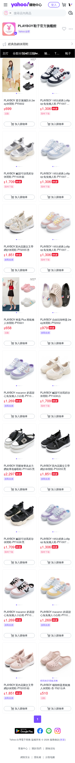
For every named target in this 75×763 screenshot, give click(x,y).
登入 (54, 5)
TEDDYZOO (59, 53)
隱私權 (37, 757)
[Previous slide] (4, 75)
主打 (5, 53)
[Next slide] (33, 75)
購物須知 (50, 748)
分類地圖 (50, 757)
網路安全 (25, 757)
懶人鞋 (48, 53)
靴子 (68, 53)
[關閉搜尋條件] (10, 13)
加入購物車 (21, 124)
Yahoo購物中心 (26, 4)
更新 (62, 739)
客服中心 (23, 748)
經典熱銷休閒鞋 (18, 44)
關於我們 (36, 748)
